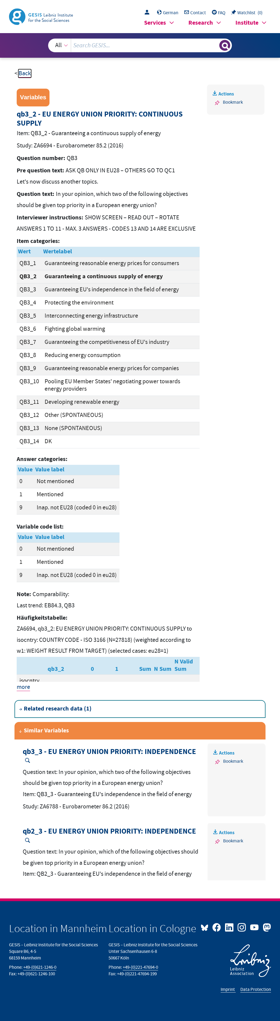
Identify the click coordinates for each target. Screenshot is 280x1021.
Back (25, 73)
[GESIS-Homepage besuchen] (41, 16)
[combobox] (140, 45)
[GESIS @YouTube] (255, 927)
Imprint (228, 990)
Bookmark (233, 102)
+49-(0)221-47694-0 (140, 967)
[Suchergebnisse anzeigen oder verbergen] (225, 45)
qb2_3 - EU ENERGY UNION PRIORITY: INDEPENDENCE (109, 831)
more (23, 687)
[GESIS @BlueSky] (206, 927)
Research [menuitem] (200, 23)
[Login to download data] (148, 13)
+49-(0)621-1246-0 (39, 967)
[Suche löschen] (214, 45)
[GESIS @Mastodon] (266, 927)
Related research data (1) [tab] (58, 708)
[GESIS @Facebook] (217, 927)
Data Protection (255, 990)
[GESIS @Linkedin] (229, 927)
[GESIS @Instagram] (242, 927)
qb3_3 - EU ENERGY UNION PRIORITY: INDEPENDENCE (109, 752)
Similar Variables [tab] (46, 730)
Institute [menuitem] (246, 23)
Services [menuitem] (155, 23)
